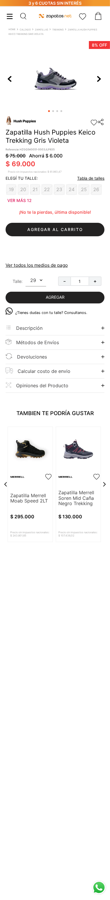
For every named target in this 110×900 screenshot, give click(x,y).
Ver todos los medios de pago (37, 265)
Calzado (25, 29)
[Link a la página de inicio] (13, 30)
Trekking (58, 29)
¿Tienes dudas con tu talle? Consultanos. (51, 312)
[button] (28, 16)
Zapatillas (41, 29)
